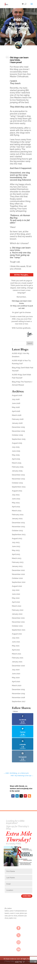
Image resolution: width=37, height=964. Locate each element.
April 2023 (16, 554)
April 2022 (16, 602)
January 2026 (17, 423)
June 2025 (16, 451)
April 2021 (16, 650)
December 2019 (18, 689)
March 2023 (16, 558)
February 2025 (17, 467)
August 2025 (17, 443)
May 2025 (16, 455)
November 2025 (18, 431)
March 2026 (16, 415)
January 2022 (17, 614)
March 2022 (16, 606)
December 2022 (18, 570)
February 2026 (17, 419)
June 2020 (16, 674)
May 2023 (16, 550)
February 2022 (17, 610)
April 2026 (16, 411)
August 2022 (17, 586)
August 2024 (17, 491)
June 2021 (16, 642)
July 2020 (16, 670)
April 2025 (16, 459)
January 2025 (17, 471)
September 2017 (18, 701)
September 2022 (18, 582)
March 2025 (16, 463)
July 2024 (15, 495)
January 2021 (17, 662)
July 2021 (15, 638)
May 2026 (16, 407)
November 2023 (18, 527)
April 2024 (16, 507)
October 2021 (17, 626)
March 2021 (16, 654)
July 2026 (16, 399)
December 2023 (18, 523)
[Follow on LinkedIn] (17, 796)
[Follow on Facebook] (13, 796)
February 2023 (17, 562)
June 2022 (16, 594)
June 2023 (16, 546)
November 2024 (18, 479)
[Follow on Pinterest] (25, 796)
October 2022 (17, 578)
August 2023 (17, 538)
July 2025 (15, 447)
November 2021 (18, 622)
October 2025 (17, 435)
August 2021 (17, 634)
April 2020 (16, 681)
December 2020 (18, 666)
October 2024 (17, 483)
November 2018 (18, 697)
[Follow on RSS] (29, 796)
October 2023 (17, 530)
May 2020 (16, 678)
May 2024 (16, 503)
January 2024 (17, 518)
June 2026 (16, 403)
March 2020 (16, 685)
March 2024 (16, 511)
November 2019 (18, 693)
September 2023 (18, 534)
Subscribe (27, 896)
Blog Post (24, 36)
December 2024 (18, 475)
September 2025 (18, 439)
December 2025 (18, 427)
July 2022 (15, 590)
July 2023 (15, 542)
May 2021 (15, 646)
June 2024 (16, 499)
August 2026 (17, 395)
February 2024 (17, 515)
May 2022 (16, 598)
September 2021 (18, 630)
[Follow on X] (21, 796)
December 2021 (18, 618)
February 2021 (17, 658)
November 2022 (18, 574)
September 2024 (18, 487)
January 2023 (17, 566)
